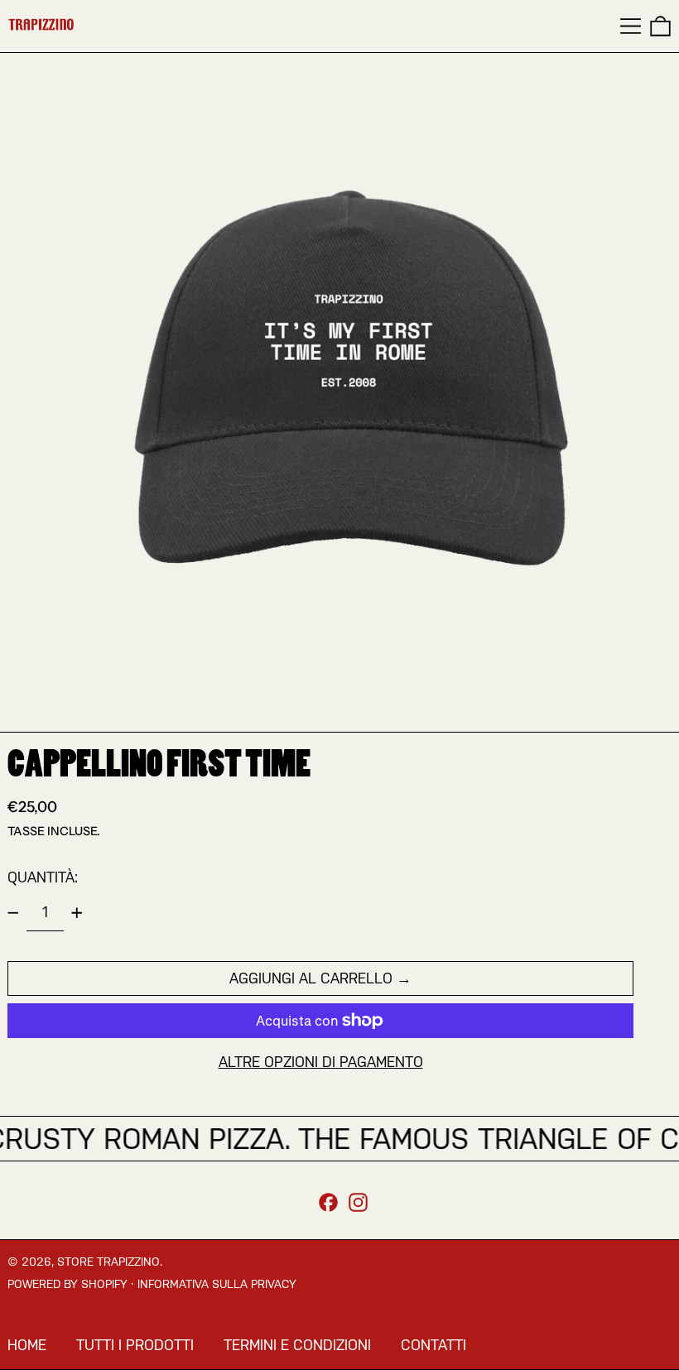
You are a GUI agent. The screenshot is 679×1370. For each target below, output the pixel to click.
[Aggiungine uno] (77, 913)
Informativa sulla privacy (216, 1284)
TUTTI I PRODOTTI (135, 1344)
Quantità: (42, 877)
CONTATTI (433, 1344)
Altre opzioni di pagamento (321, 1061)
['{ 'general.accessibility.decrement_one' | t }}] (13, 913)
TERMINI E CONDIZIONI (297, 1344)
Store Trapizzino (108, 1261)
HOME (26, 1344)
